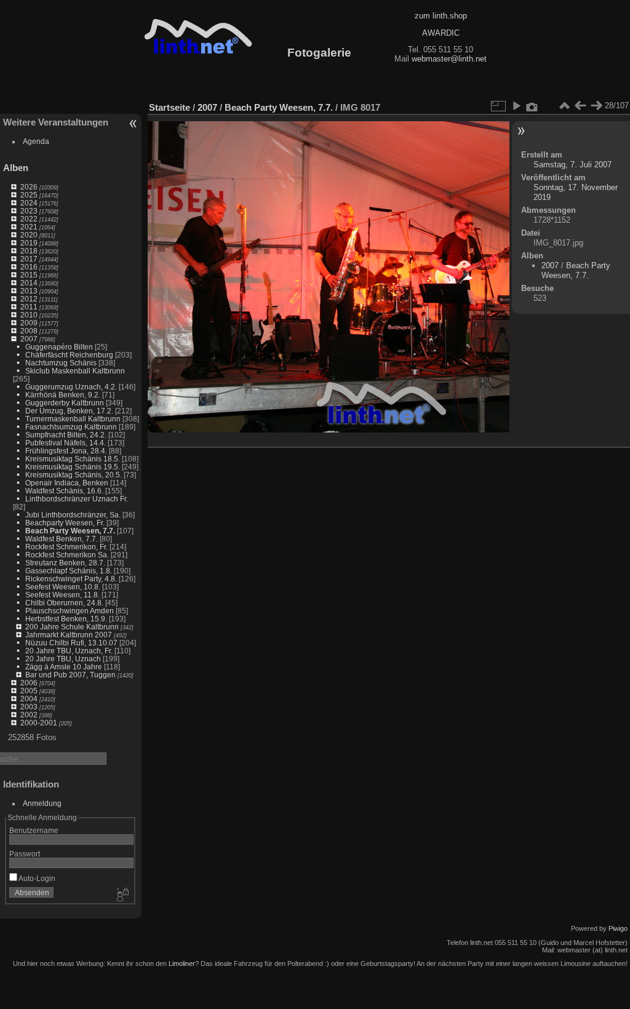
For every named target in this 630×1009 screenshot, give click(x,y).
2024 (29, 203)
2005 (29, 691)
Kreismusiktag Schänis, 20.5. (73, 475)
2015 (29, 275)
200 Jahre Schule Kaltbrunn (72, 627)
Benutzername (33, 830)
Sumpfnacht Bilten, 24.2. (65, 435)
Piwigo (618, 928)
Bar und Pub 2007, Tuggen (70, 675)
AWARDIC (441, 33)
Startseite (169, 107)
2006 (29, 683)
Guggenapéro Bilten (59, 347)
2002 (29, 715)
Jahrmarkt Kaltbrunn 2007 (68, 635)
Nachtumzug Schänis (61, 363)
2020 (29, 235)
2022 (29, 219)
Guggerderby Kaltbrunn (64, 403)
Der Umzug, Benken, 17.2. (69, 411)
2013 (29, 291)
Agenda (36, 141)
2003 (29, 707)
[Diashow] (516, 106)
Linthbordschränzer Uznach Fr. (76, 499)
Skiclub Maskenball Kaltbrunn (75, 371)
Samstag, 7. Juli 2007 (572, 164)
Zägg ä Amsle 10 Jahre (63, 667)
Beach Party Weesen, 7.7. (70, 531)
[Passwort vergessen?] (122, 895)
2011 (29, 307)
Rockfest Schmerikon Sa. (67, 555)
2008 (29, 331)
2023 (29, 211)
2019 (29, 243)
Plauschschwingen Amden (69, 611)
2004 (29, 699)
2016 (29, 267)
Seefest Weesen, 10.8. (62, 587)
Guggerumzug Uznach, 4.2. (71, 387)
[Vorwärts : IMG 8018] (596, 106)
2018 (29, 251)
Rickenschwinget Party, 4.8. (71, 579)
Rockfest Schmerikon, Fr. (66, 547)
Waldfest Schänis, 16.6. (64, 491)
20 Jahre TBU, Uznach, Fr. (69, 651)
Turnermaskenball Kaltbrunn (73, 419)
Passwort (24, 854)
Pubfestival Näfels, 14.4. (65, 443)
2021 (29, 227)
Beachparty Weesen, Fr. (65, 523)
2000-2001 (38, 723)
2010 (29, 315)
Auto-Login (36, 878)
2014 (29, 283)
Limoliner (182, 963)
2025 (29, 195)
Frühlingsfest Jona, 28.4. (66, 451)
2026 (29, 187)
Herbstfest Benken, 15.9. (66, 619)
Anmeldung (42, 803)
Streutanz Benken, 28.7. (65, 563)
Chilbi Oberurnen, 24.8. (64, 603)
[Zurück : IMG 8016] (580, 106)
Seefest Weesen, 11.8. (62, 595)
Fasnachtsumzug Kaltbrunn (71, 427)
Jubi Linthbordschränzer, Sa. (73, 515)
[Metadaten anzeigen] (532, 106)
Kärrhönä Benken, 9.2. (62, 395)
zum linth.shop (441, 15)
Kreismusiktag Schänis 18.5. (72, 459)
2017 (29, 259)
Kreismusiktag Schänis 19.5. (72, 467)
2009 (29, 323)
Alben (15, 167)
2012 (29, 299)
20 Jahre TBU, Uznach (63, 659)
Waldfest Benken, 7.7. (61, 539)
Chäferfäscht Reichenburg (69, 355)
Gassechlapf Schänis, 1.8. (68, 571)
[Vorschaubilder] (564, 106)
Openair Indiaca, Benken (66, 483)
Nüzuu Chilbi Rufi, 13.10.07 (71, 643)
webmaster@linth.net (449, 58)
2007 (29, 339)
